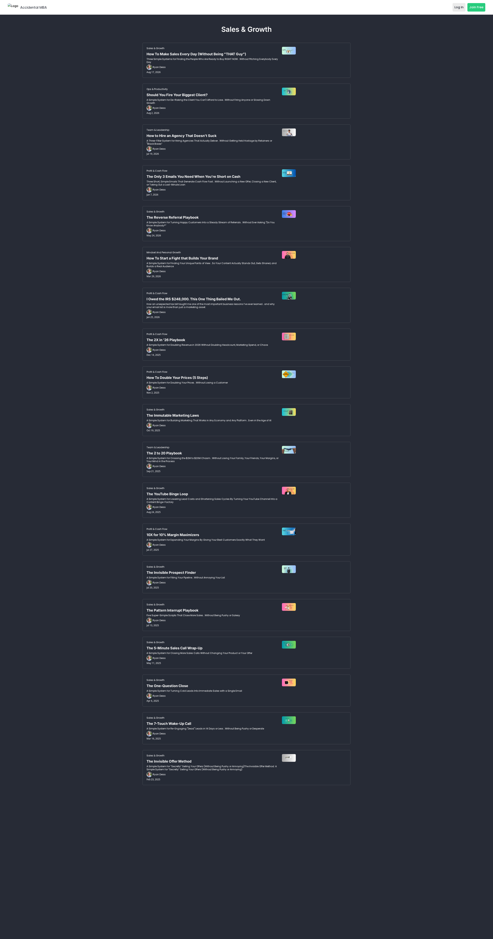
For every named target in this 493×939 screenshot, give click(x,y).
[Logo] (13, 7)
